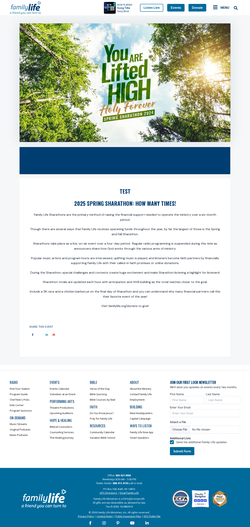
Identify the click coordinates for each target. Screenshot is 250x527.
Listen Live (152, 8)
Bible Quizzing (98, 394)
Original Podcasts (20, 429)
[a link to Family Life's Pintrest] (118, 523)
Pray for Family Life (101, 418)
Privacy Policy (86, 516)
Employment (137, 399)
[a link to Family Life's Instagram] (104, 523)
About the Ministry (140, 388)
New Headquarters (141, 413)
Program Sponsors (21, 410)
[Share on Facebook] (32, 335)
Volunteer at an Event (62, 394)
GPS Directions (108, 493)
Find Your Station (20, 388)
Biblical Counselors (61, 427)
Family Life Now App (141, 432)
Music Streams (18, 424)
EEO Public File (152, 516)
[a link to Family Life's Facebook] (90, 523)
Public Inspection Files (128, 516)
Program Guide (19, 394)
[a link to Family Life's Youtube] (132, 523)
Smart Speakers (139, 437)
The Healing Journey (62, 437)
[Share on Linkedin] (46, 335)
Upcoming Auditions (61, 413)
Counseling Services (62, 432)
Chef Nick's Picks (19, 399)
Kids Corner (17, 405)
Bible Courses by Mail (102, 399)
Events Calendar (59, 388)
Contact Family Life (141, 394)
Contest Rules (104, 516)
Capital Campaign (140, 418)
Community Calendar (102, 432)
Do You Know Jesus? (102, 413)
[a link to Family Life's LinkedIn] (147, 523)
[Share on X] (39, 335)
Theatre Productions (62, 407)
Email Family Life (129, 493)
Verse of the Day (100, 388)
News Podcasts (19, 435)
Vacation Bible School (102, 437)
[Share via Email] (53, 335)
